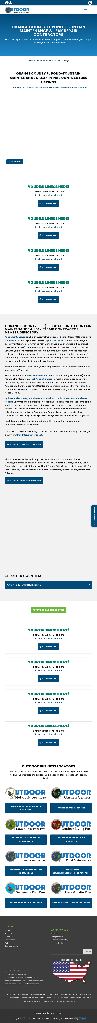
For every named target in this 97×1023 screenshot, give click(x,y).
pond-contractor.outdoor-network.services (22, 977)
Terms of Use (58, 1001)
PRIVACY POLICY (55, 1013)
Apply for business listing (48, 610)
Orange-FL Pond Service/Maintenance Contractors (71, 871)
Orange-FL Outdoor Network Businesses (25, 808)
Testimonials (10, 940)
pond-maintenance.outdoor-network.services (24, 981)
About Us (8, 933)
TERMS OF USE (40, 1013)
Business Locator (12, 946)
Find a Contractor (43, 60)
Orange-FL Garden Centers (71, 808)
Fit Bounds (14, 162)
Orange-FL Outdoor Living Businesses (71, 839)
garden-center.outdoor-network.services (22, 984)
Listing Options (57, 936)
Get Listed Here (48, 203)
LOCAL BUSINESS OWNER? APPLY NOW (24, 481)
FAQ (6, 943)
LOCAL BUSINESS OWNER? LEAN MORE (23, 445)
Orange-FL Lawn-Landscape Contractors (26, 839)
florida (57, 60)
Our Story (9, 936)
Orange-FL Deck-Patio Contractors (71, 903)
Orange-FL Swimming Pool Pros (26, 903)
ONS (81, 1018)
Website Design (57, 943)
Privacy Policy (45, 1001)
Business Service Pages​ (60, 940)
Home (30, 60)
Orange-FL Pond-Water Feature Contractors (25, 871)
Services (54, 933)
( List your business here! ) (48, 195)
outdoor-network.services (15, 974)
